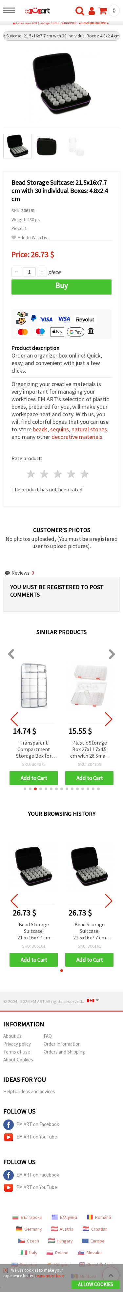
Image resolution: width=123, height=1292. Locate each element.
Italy (33, 1253)
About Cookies (18, 1059)
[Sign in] (93, 11)
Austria (66, 1229)
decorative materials (76, 437)
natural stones (89, 429)
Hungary (65, 1241)
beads (40, 429)
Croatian (99, 1229)
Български (31, 1217)
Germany (33, 1229)
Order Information (62, 1044)
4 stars (71, 474)
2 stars (44, 474)
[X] (5, 1270)
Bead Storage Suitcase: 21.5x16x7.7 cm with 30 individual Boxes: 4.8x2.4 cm (33, 931)
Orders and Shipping (64, 1052)
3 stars (58, 474)
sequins (59, 429)
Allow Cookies (95, 1284)
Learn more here (49, 1276)
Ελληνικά (68, 1217)
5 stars (85, 474)
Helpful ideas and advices (29, 1091)
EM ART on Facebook (37, 1124)
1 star (31, 474)
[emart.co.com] (34, 11)
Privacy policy (17, 1044)
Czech (33, 1241)
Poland (62, 1253)
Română (103, 1217)
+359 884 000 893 (94, 23)
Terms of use (16, 1052)
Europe (98, 1241)
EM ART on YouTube (36, 1137)
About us (12, 1036)
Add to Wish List (33, 237)
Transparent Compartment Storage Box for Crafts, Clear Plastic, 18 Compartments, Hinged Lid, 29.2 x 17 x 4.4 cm (34, 749)
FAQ (48, 1036)
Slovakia (94, 1253)
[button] (25, 789)
